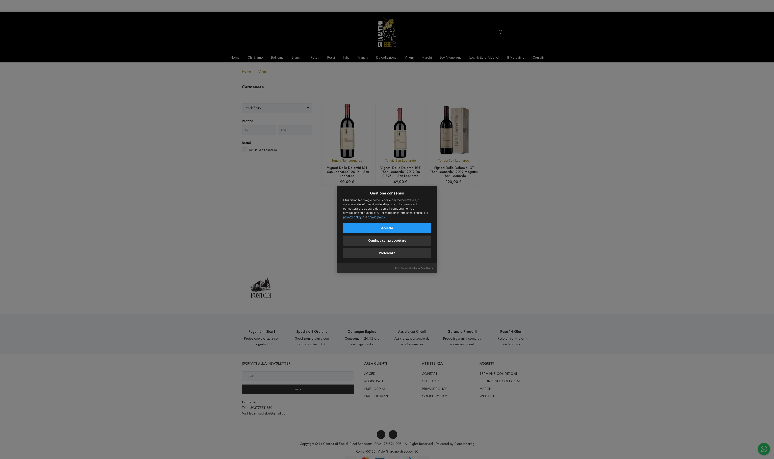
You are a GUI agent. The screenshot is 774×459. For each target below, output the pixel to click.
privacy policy (352, 217)
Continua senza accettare (387, 240)
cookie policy (376, 217)
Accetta (387, 228)
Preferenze (387, 253)
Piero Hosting (427, 268)
